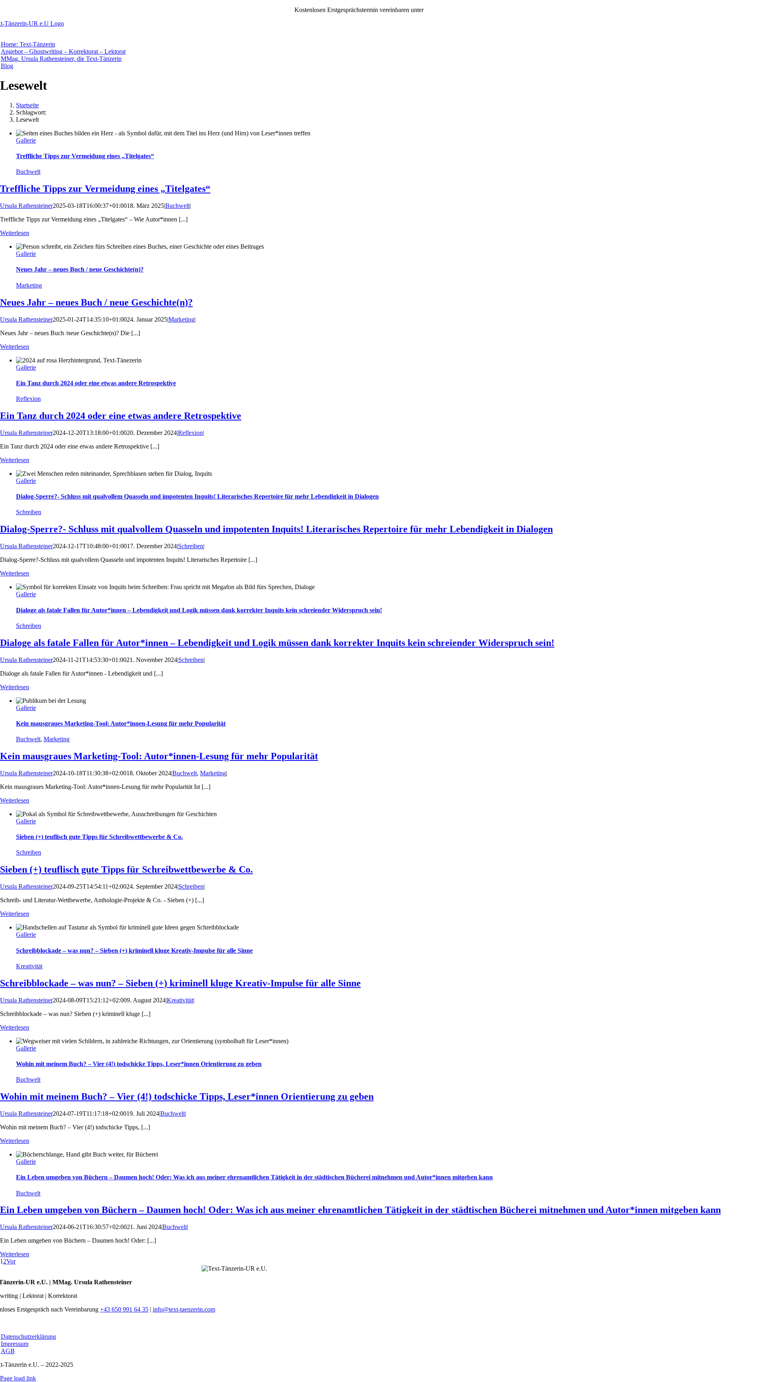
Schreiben (28, 512)
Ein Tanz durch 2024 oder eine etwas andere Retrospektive (96, 383)
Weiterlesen (14, 232)
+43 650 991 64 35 (449, 9)
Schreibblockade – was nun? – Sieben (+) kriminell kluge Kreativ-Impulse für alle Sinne (134, 950)
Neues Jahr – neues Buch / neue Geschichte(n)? (80, 269)
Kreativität (29, 966)
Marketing (29, 285)
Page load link (18, 1378)
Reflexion (28, 398)
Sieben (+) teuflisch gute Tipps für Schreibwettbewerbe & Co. (99, 836)
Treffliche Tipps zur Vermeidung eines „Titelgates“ (85, 156)
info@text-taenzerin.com (184, 1309)
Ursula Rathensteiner (26, 205)
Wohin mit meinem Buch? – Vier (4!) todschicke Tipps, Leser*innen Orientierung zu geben (139, 1063)
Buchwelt (28, 171)
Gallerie (26, 140)
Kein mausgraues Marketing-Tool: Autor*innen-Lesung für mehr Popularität (121, 723)
